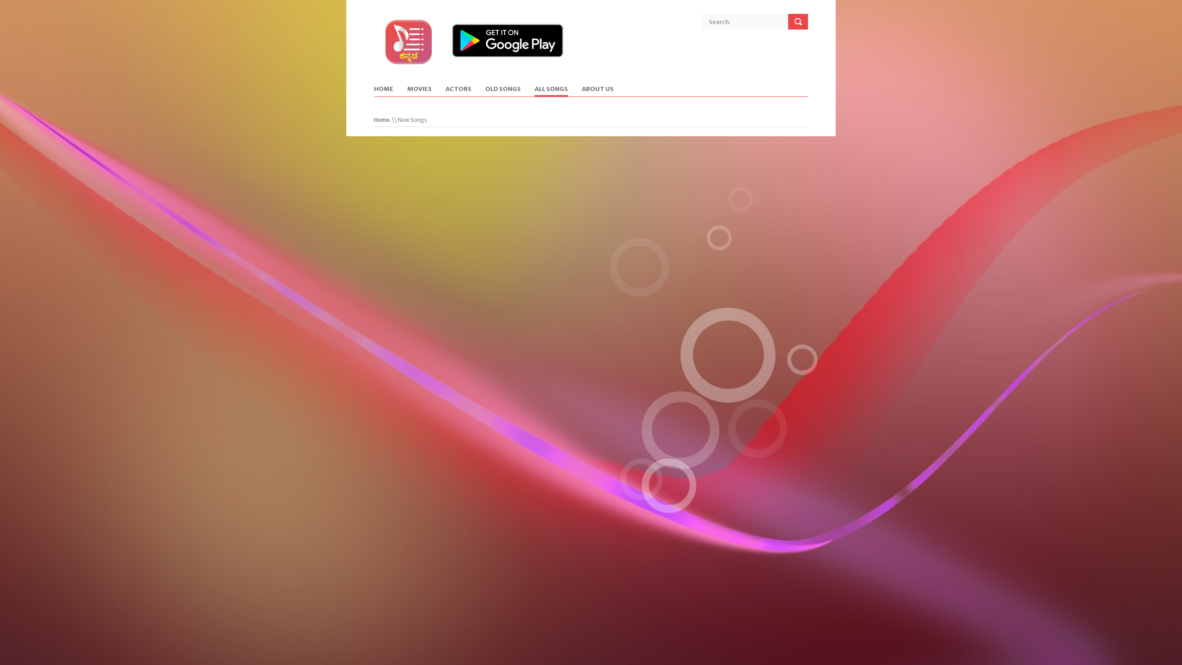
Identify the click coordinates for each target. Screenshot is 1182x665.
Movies (419, 89)
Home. (382, 119)
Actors (458, 89)
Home (383, 89)
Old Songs (503, 89)
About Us (598, 89)
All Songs (551, 89)
